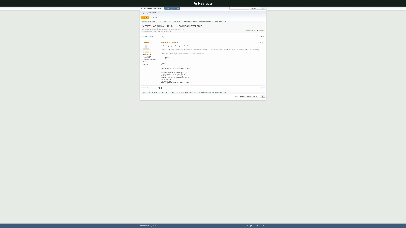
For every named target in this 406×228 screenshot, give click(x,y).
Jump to (237, 96)
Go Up (143, 88)
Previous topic (251, 31)
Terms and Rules (255, 226)
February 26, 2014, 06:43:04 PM (169, 42)
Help (248, 226)
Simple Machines (154, 226)
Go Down (144, 37)
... (158, 37)
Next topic (260, 31)
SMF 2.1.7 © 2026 (144, 226)
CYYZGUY (146, 42)
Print (262, 37)
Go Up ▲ (263, 226)
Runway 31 (193, 22)
